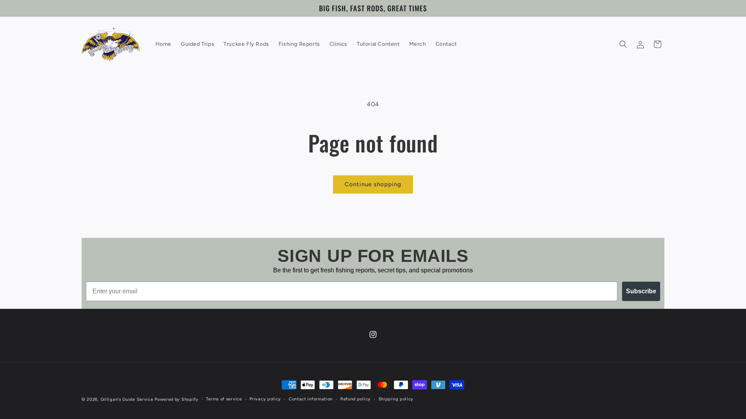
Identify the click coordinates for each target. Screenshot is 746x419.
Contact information (311, 399)
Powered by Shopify (177, 399)
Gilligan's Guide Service (127, 399)
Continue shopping (373, 184)
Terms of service (224, 399)
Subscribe (641, 291)
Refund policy (355, 399)
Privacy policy (265, 399)
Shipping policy (396, 399)
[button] (623, 44)
